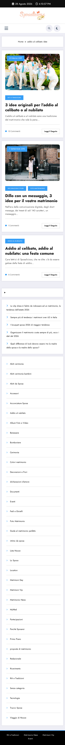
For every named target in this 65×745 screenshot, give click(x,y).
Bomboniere (15, 442)
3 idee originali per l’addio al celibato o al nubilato (31, 107)
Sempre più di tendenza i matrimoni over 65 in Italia (33, 317)
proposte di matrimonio (20, 649)
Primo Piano (15, 639)
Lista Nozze (15, 550)
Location (14, 570)
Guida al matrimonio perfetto (23, 530)
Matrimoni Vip (16, 590)
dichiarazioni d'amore (19, 481)
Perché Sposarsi (17, 629)
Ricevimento (15, 668)
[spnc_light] (57, 28)
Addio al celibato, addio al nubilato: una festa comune (29, 251)
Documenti (14, 491)
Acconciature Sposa (19, 403)
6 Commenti (14, 274)
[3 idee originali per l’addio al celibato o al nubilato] (32, 71)
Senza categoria (17, 688)
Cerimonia (14, 452)
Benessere (14, 432)
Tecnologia (15, 698)
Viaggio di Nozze (18, 717)
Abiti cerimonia (17, 363)
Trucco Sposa (16, 707)
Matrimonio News (18, 599)
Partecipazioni (16, 619)
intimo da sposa (17, 540)
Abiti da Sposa (16, 383)
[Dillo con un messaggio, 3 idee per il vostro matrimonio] (32, 162)
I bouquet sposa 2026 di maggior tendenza (30, 324)
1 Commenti (13, 225)
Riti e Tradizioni (14, 98)
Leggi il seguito (50, 131)
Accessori (14, 393)
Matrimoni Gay (16, 580)
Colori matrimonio (18, 462)
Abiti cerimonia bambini (20, 373)
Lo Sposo (14, 560)
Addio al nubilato (15, 241)
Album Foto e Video (19, 422)
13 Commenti (14, 131)
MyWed (13, 609)
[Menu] (6, 28)
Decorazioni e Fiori (16, 188)
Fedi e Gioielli (16, 511)
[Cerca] (49, 28)
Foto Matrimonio (37, 188)
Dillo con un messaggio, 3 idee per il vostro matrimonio (31, 198)
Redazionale (15, 658)
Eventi (12, 501)
